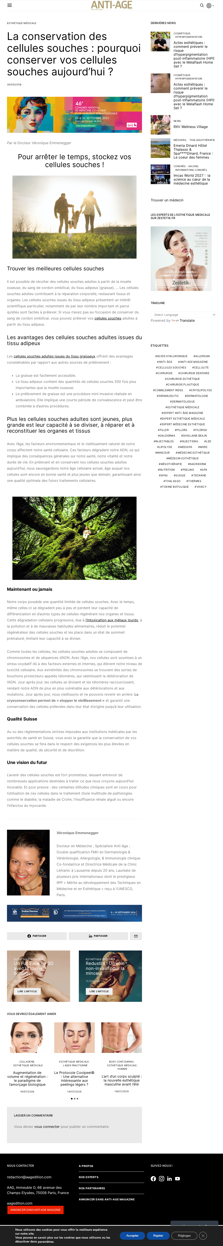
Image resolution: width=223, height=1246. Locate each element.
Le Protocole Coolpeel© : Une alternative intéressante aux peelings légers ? (74, 1078)
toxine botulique (175, 486)
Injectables (164, 441)
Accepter (132, 1236)
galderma (167, 435)
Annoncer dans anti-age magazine (35, 1209)
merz (204, 447)
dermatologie (197, 395)
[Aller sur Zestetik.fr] (181, 258)
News (177, 121)
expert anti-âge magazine (183, 413)
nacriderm (198, 464)
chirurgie (164, 373)
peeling (188, 469)
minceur (163, 452)
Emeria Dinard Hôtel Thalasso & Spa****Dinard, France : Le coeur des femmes (193, 151)
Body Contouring (121, 1061)
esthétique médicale (183, 407)
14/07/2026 (27, 1091)
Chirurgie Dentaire (194, 373)
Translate (187, 320)
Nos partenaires (92, 1188)
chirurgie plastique (183, 384)
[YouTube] (178, 1178)
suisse (180, 475)
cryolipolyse (201, 390)
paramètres (46, 1242)
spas (164, 475)
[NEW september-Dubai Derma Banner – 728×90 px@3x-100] (74, 913)
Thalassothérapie (202, 140)
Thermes (194, 481)
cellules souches (108, 318)
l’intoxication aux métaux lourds (112, 620)
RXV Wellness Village (191, 126)
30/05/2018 (14, 84)
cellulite (201, 367)
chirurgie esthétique (183, 378)
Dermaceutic (169, 395)
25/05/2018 (21, 981)
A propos (86, 1166)
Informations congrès (191, 169)
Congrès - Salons (186, 166)
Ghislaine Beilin (195, 435)
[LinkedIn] (170, 1178)
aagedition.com (19, 1203)
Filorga (201, 430)
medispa (186, 447)
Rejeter (158, 1236)
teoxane (199, 475)
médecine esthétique (194, 452)
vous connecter (47, 1126)
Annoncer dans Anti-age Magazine (107, 1199)
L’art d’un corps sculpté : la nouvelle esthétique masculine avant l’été (122, 1080)
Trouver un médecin (167, 200)
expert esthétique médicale (183, 418)
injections (190, 441)
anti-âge (165, 361)
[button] (71, 1098)
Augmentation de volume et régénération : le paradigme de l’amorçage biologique (27, 1078)
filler (164, 430)
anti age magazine (194, 361)
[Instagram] (162, 1178)
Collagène (27, 1061)
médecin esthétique (183, 458)
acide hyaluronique (172, 356)
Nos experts (89, 1177)
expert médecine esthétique (183, 424)
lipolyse (165, 447)
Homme (122, 1068)
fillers (182, 430)
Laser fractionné (75, 1065)
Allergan (202, 356)
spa (204, 469)
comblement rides (169, 390)
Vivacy (201, 486)
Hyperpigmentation (188, 36)
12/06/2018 (93, 981)
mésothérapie (171, 464)
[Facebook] (154, 1178)
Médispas (180, 140)
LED (208, 441)
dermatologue (183, 401)
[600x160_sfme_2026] (74, 114)
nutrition (167, 469)
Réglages (184, 1236)
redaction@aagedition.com (29, 1177)
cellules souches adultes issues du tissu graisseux (54, 356)
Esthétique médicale (22, 23)
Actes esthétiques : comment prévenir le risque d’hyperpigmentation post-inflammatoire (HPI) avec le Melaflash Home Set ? (194, 54)
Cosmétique (182, 33)
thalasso (172, 481)
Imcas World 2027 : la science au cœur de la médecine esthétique (192, 179)
